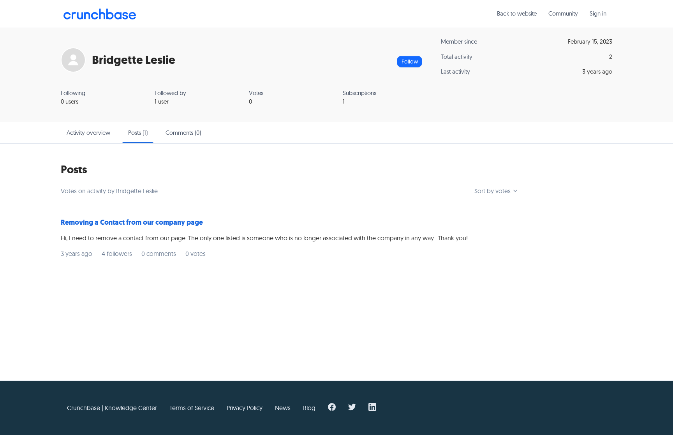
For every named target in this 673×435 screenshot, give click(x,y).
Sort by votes (493, 191)
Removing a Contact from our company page (132, 222)
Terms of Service (191, 408)
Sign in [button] (598, 13)
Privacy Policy (245, 408)
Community (563, 13)
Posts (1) (138, 132)
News (283, 408)
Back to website (517, 13)
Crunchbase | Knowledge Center (112, 408)
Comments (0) (183, 132)
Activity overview (88, 132)
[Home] (100, 14)
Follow (410, 61)
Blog (309, 408)
